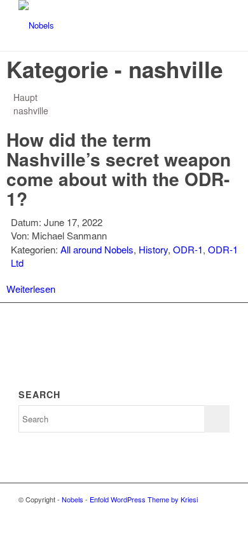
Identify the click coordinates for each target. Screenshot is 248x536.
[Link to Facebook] (220, 512)
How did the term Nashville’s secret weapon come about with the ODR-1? (118, 168)
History (153, 249)
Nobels (72, 499)
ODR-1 (188, 249)
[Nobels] (102, 25)
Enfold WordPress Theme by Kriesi (144, 499)
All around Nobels (97, 249)
